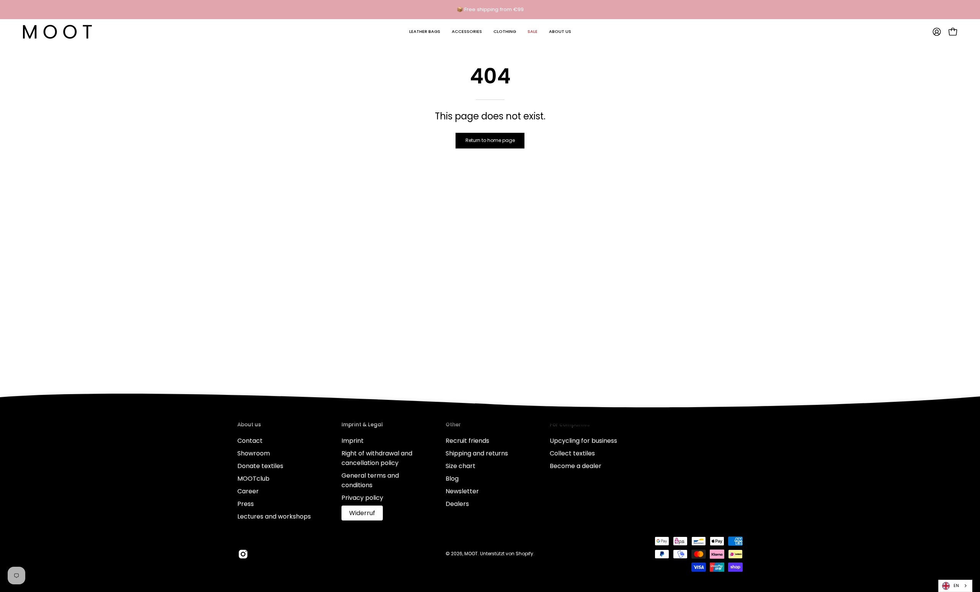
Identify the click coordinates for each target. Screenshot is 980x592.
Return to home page (490, 140)
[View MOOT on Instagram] (243, 554)
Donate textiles (260, 466)
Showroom (253, 453)
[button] (424, 31)
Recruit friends (467, 440)
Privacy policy (362, 497)
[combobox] (955, 586)
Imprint (352, 440)
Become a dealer (575, 466)
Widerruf (362, 513)
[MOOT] (57, 32)
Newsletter (462, 491)
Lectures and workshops (274, 516)
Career (248, 491)
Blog (452, 478)
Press (245, 503)
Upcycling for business (583, 440)
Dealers (457, 503)
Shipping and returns (477, 453)
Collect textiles (572, 453)
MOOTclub (253, 478)
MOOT (471, 553)
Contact (250, 440)
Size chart (460, 466)
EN (956, 585)
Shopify (524, 553)
